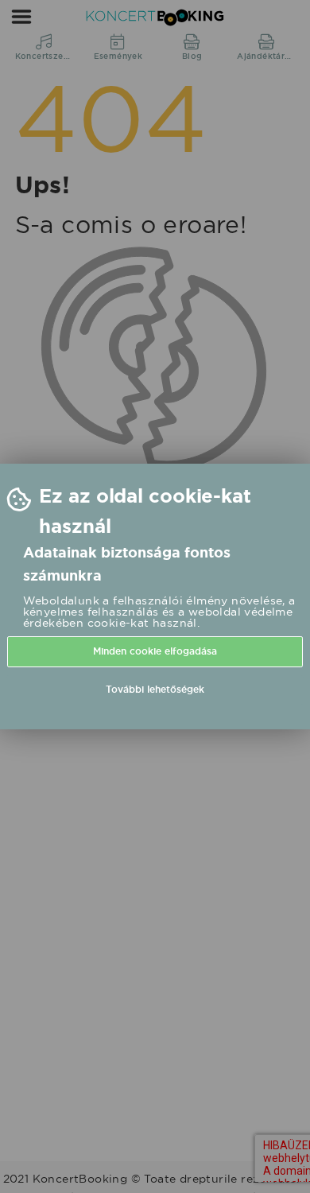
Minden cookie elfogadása (155, 651)
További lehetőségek (155, 689)
